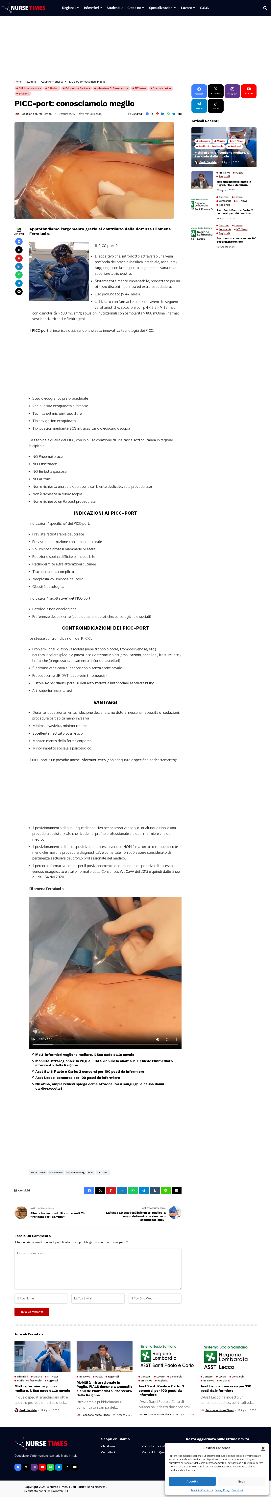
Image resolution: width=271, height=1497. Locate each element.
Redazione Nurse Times (35, 113)
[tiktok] (66, 1467)
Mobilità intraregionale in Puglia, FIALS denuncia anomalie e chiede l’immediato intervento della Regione (104, 1063)
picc (90, 1172)
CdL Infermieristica (52, 81)
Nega (241, 1481)
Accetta (192, 1481)
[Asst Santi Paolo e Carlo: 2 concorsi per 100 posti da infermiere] (202, 205)
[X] (26, 1467)
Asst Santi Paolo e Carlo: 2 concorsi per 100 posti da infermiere (89, 1071)
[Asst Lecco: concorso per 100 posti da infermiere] (202, 233)
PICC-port (103, 1172)
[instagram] (34, 1467)
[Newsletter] (74, 1467)
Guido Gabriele (208, 162)
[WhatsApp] (50, 1467)
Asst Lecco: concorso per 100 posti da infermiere (77, 1077)
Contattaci (237, 1490)
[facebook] (17, 1467)
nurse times (38, 1172)
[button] (263, 1448)
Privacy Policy (222, 1490)
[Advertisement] (133, 48)
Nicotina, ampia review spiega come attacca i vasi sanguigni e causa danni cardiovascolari (99, 1086)
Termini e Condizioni (202, 1490)
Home (18, 81)
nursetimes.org (75, 1172)
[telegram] (58, 1467)
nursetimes (56, 1172)
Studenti (31, 81)
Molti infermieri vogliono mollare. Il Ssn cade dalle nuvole (84, 1054)
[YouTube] (42, 1467)
